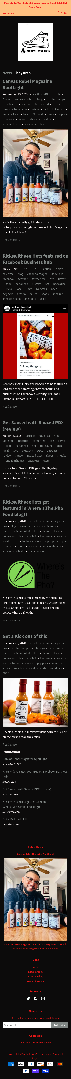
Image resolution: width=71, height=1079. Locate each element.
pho (64, 541)
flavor (6, 109)
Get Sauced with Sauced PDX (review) (33, 425)
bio (31, 99)
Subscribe (59, 1025)
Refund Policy (35, 971)
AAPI (35, 94)
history (35, 109)
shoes (33, 119)
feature (26, 104)
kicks (6, 114)
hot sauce (58, 109)
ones (51, 114)
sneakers (30, 124)
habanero (20, 109)
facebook (8, 279)
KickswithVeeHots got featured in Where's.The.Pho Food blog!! (33, 508)
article (56, 94)
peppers (63, 114)
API (45, 94)
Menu (10, 12)
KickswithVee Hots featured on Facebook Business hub (35, 259)
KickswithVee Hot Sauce (38, 1054)
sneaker (46, 119)
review (10, 119)
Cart (65, 13)
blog (40, 99)
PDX (40, 450)
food (9, 284)
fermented (42, 104)
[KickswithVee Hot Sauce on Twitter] (28, 999)
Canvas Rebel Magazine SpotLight (27, 84)
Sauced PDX (34, 455)
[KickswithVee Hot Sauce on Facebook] (36, 999)
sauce (22, 119)
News (7, 73)
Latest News (35, 847)
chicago (40, 648)
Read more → (11, 240)
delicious (11, 104)
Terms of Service (35, 981)
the (30, 551)
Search (35, 966)
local (16, 114)
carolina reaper (57, 99)
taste (43, 124)
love (26, 114)
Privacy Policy (35, 976)
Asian (6, 99)
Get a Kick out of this (25, 636)
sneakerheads (12, 124)
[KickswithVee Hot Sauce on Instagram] (43, 999)
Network (38, 114)
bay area (19, 99)
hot (46, 109)
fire (55, 104)
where (41, 551)
